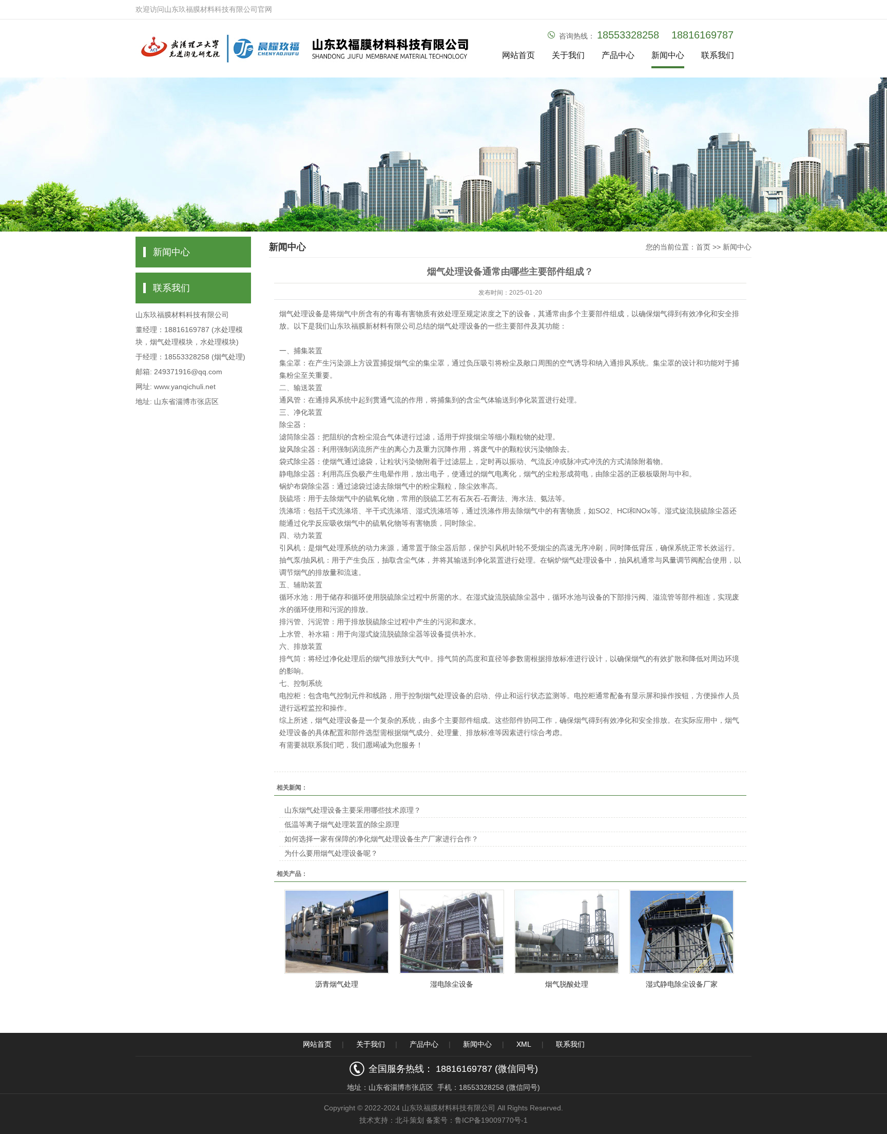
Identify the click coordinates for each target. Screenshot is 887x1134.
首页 (703, 247)
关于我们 (568, 55)
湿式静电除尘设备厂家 (682, 984)
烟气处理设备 (300, 314)
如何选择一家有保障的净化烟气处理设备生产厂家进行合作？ (381, 839)
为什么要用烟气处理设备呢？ (331, 853)
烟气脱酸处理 (566, 984)
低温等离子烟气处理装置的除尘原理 (341, 824)
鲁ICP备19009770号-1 (491, 1120)
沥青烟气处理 (336, 984)
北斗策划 (409, 1120)
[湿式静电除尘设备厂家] (681, 932)
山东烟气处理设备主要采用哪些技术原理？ (352, 810)
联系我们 (717, 55)
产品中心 (618, 55)
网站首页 (518, 55)
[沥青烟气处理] (336, 932)
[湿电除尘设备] (451, 932)
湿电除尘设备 (451, 984)
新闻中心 (667, 55)
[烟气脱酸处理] (566, 932)
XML (523, 1044)
